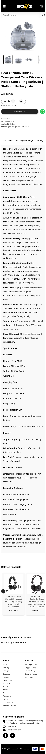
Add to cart (20, 111)
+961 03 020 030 (12, 726)
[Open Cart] (42, 6)
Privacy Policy (30, 671)
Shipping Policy (30, 668)
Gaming (6, 668)
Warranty (39, 140)
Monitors (6, 683)
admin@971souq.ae (14, 730)
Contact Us (29, 677)
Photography (8, 702)
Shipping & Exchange (24, 140)
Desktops (6, 674)
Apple (5, 664)
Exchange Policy (31, 664)
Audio (5, 693)
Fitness (5, 699)
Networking (7, 680)
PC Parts (6, 677)
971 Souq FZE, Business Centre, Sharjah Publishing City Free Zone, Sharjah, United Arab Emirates (25, 722)
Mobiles (6, 686)
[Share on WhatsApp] (42, 111)
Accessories (7, 696)
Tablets (5, 690)
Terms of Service (31, 674)
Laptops (6, 671)
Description (8, 140)
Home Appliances (9, 705)
